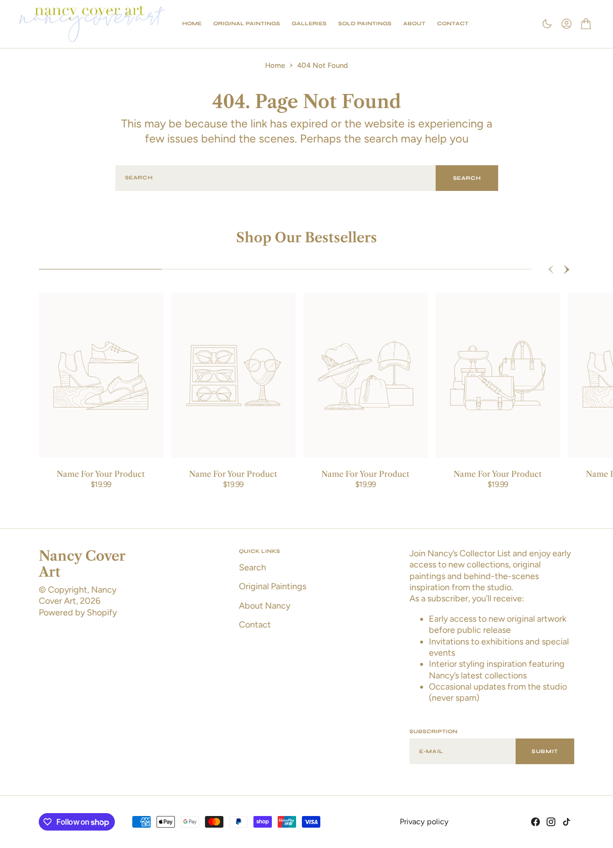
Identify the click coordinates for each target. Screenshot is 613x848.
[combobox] (275, 178)
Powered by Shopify (78, 612)
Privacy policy (424, 821)
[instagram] (551, 822)
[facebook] (535, 822)
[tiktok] (566, 822)
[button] (566, 23)
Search (467, 178)
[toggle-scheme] (547, 23)
